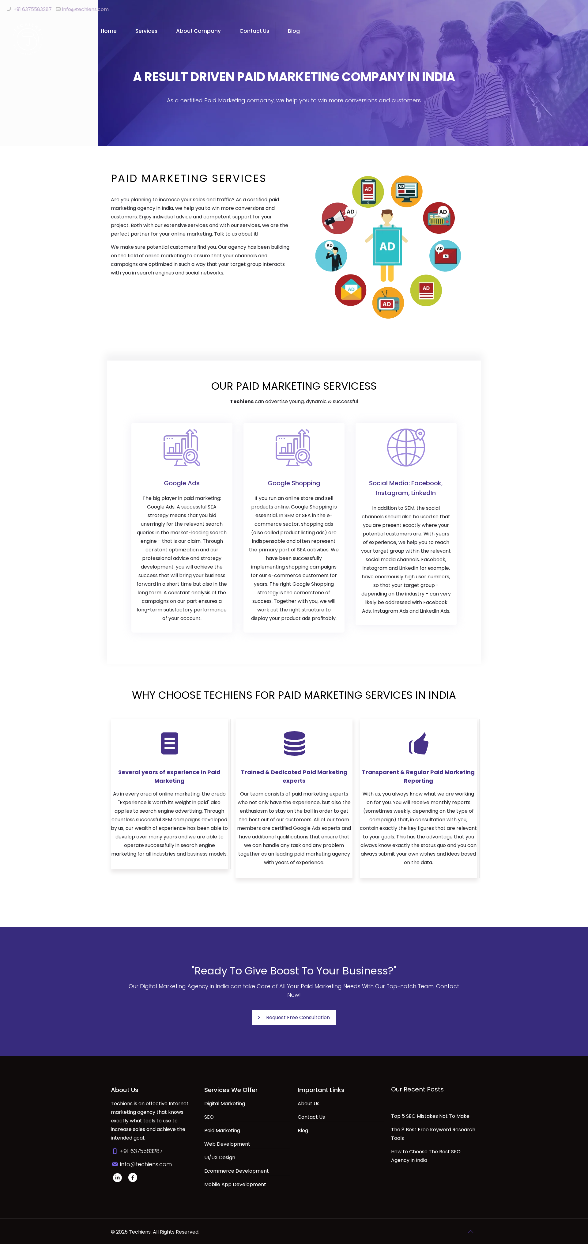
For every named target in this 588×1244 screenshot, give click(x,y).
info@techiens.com (85, 9)
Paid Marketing (222, 1130)
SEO (209, 1117)
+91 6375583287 (32, 9)
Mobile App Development (235, 1184)
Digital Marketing (224, 1103)
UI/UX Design (219, 1157)
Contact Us (311, 1117)
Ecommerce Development (236, 1170)
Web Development (227, 1144)
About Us (308, 1103)
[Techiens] (27, 39)
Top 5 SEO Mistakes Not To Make (430, 1116)
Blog (303, 1130)
